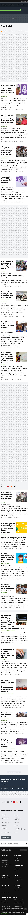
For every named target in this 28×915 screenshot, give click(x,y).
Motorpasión (17, 877)
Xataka (3, 858)
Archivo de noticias (14, 772)
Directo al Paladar (6, 877)
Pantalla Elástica (6, 832)
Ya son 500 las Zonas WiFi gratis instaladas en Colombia (7, 180)
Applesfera (4, 862)
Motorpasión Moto (18, 880)
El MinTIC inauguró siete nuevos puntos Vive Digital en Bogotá (7, 324)
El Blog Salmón (18, 887)
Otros (3, 185)
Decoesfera (4, 890)
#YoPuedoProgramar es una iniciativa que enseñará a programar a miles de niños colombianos (8, 527)
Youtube (8, 486)
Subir (22, 850)
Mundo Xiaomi (5, 866)
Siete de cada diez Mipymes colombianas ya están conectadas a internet (7, 653)
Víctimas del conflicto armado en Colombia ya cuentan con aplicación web (7, 150)
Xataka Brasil (5, 902)
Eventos (3, 535)
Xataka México (5, 899)
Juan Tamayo (8, 347)
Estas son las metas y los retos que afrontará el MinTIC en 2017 (7, 294)
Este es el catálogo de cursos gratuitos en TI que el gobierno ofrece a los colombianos (8, 118)
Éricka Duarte (9, 286)
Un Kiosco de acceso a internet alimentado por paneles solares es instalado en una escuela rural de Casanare (7, 685)
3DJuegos (16, 858)
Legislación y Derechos (5, 95)
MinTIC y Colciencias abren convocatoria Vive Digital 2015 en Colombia (7, 742)
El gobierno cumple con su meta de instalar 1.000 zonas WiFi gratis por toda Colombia (8, 88)
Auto (17, 5)
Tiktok (15, 486)
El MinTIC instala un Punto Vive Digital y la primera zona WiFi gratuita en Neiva (8, 265)
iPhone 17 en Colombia (17, 31)
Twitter (1, 486)
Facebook (5, 486)
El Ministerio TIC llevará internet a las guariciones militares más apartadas (7, 496)
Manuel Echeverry (10, 109)
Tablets (18, 788)
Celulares (12, 788)
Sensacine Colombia (19, 904)
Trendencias (5, 887)
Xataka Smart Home (6, 864)
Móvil (23, 5)
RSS (11, 486)
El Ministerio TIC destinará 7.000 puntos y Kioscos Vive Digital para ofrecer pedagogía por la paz (7, 357)
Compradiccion (5, 892)
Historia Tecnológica (7, 693)
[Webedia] (24, 1)
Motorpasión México (19, 906)
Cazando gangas (6, 822)
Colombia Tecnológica (7, 5)
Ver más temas (6, 837)
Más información (5, 913)
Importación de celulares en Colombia (20, 829)
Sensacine (17, 868)
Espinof (16, 870)
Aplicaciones (5, 563)
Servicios (4, 592)
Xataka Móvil (5, 860)
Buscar (26, 843)
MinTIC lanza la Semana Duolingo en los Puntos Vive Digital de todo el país (7, 557)
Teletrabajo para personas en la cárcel (7, 714)
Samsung (24, 788)
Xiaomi (16, 832)
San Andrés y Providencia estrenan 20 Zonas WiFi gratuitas (7, 587)
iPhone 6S (4, 828)
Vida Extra (16, 860)
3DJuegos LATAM (18, 899)
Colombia (16, 825)
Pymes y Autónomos (19, 890)
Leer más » (10, 107)
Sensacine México (18, 902)
